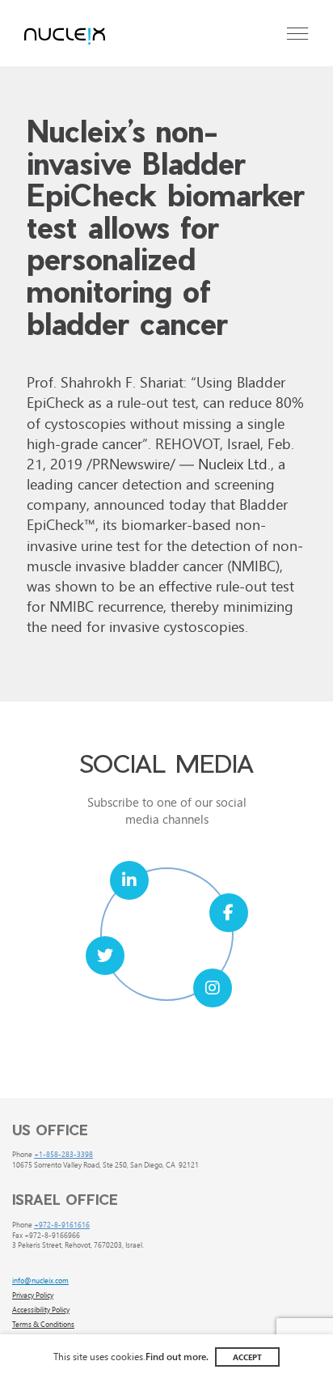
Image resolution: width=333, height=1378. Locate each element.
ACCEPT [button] (247, 1357)
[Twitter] (105, 955)
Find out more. (177, 1356)
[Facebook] (228, 912)
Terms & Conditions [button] (43, 1323)
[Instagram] (212, 988)
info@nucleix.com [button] (40, 1280)
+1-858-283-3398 (63, 1153)
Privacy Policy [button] (32, 1294)
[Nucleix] (64, 37)
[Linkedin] (129, 880)
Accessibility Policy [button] (41, 1309)
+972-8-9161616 (62, 1224)
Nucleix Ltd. (234, 463)
